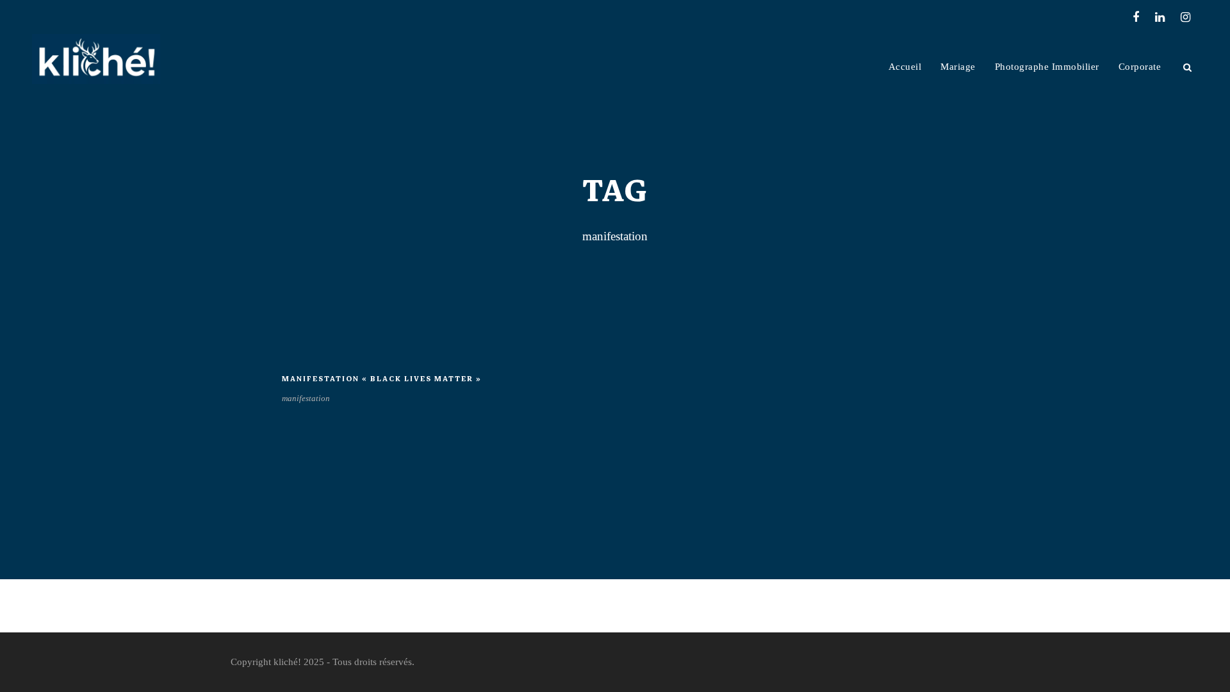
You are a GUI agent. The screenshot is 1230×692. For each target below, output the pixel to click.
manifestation (306, 398)
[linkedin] (1160, 17)
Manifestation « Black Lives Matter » (382, 379)
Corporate (1140, 67)
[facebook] (1136, 17)
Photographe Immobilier (1047, 67)
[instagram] (1185, 17)
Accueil (905, 67)
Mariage (958, 67)
